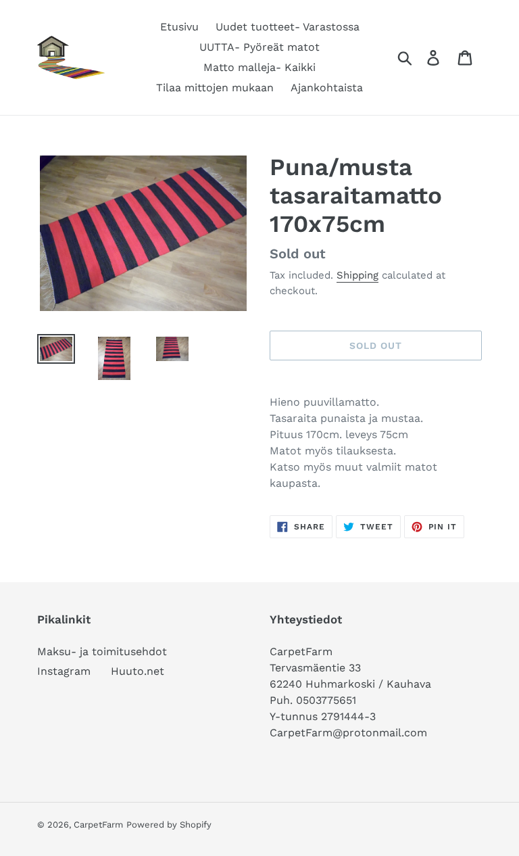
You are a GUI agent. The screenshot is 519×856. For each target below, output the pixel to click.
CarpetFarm (98, 824)
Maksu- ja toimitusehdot (102, 651)
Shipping (357, 275)
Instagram (64, 671)
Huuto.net (137, 671)
